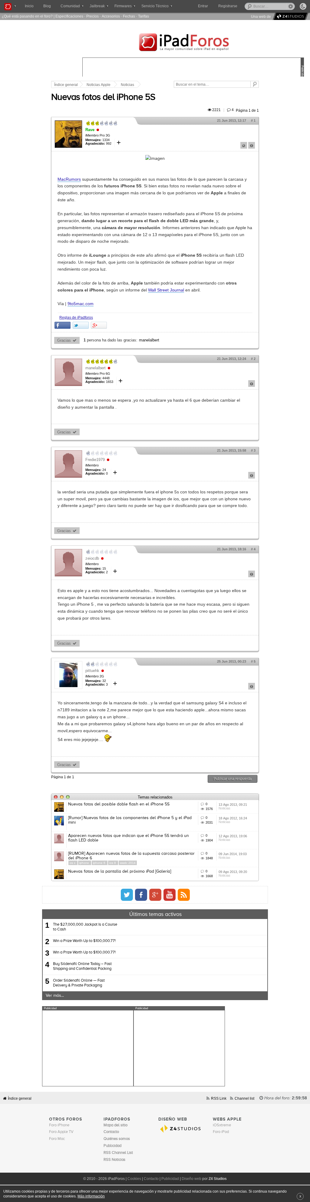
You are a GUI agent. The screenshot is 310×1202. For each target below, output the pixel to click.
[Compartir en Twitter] (81, 325)
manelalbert (149, 340)
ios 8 (113, 862)
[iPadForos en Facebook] (141, 895)
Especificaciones (69, 16)
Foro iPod (221, 1132)
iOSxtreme (222, 1125)
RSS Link (218, 1098)
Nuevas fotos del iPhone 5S (103, 97)
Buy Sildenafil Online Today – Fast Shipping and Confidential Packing (82, 966)
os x (73, 862)
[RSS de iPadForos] (184, 895)
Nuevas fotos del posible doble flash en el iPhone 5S (119, 804)
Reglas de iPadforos (76, 317)
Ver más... (55, 995)
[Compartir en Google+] (99, 325)
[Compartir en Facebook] (62, 325)
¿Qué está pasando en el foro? (27, 16)
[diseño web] (289, 16)
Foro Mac (57, 1139)
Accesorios (111, 16)
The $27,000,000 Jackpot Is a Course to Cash (85, 927)
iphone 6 (99, 862)
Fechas (129, 16)
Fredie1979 (95, 460)
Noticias (127, 85)
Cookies (134, 1179)
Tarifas (143, 16)
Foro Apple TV (61, 1132)
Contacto (151, 1179)
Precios (92, 16)
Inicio (29, 6)
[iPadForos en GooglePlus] (155, 895)
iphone (84, 862)
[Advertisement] (87, 1048)
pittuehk (92, 671)
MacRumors (69, 179)
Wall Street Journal (166, 290)
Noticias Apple (98, 85)
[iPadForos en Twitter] (127, 895)
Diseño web (191, 1179)
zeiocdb (92, 558)
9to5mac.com (81, 303)
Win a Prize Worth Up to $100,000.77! (84, 941)
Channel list (244, 1098)
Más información (91, 1196)
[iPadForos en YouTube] (169, 895)
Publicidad (170, 1179)
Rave (89, 130)
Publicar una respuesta (232, 779)
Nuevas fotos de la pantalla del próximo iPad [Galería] (119, 871)
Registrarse (227, 6)
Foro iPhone (59, 1125)
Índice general (66, 85)
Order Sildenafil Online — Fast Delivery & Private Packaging (79, 983)
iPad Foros (193, 43)
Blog (47, 6)
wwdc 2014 (128, 862)
